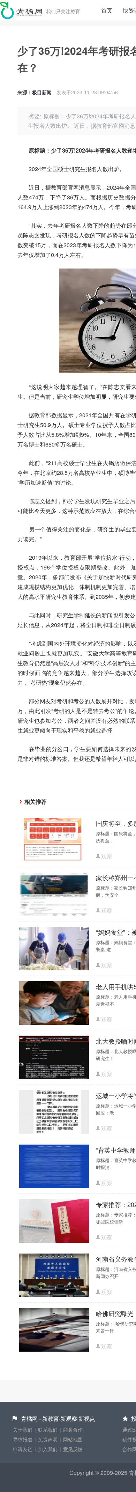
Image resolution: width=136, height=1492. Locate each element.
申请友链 (22, 1449)
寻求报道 (22, 1439)
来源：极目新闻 (34, 92)
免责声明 (48, 1439)
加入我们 (48, 1449)
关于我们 (22, 1429)
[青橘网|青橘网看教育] (21, 10)
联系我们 (48, 1429)
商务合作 (73, 1429)
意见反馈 (73, 1449)
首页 (106, 10)
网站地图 (73, 1439)
